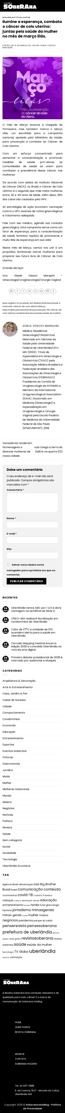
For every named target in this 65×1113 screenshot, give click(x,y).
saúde (38, 313)
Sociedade (9, 853)
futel (42, 905)
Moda (6, 776)
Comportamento (13, 713)
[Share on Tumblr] (53, 291)
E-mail (12, 533)
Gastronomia (11, 764)
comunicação (30, 889)
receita (5, 939)
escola (27, 905)
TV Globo (21, 951)
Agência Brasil (10, 884)
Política (7, 821)
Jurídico (7, 770)
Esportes (8, 744)
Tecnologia (9, 859)
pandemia (26, 920)
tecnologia (8, 952)
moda (25, 915)
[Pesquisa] (61, 6)
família (34, 905)
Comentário (15, 490)
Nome (11, 518)
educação (48, 900)
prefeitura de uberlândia (27, 932)
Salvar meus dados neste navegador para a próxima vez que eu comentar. (31, 569)
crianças (7, 900)
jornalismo (21, 910)
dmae (36, 900)
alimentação (26, 884)
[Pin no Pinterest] (41, 291)
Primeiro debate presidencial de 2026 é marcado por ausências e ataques (36, 659)
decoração (27, 900)
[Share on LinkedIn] (47, 291)
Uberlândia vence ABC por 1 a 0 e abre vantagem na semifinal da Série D (36, 609)
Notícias (17, 17)
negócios (10, 920)
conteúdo (52, 889)
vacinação (16, 957)
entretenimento (13, 905)
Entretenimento (13, 738)
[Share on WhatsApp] (11, 291)
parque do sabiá (43, 920)
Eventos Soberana (14, 751)
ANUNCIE (19, 1054)
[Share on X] (23, 291)
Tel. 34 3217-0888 (24, 1085)
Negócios (8, 808)
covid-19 (25, 894)
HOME (18, 1022)
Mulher (6, 17)
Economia (9, 725)
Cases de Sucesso (14, 700)
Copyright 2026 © (15, 1104)
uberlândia (42, 951)
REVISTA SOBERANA (25, 1032)
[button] (42, 6)
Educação (8, 732)
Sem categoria (12, 840)
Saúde (26, 17)
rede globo (15, 938)
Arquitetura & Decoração (19, 681)
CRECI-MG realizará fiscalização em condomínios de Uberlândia (34, 620)
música (43, 915)
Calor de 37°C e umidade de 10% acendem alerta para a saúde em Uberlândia (33, 632)
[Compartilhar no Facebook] (17, 291)
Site (9, 549)
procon (56, 932)
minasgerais (43, 910)
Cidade (7, 706)
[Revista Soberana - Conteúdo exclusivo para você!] (19, 5)
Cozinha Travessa (42, 895)
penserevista (14, 925)
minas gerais (12, 915)
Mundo (6, 796)
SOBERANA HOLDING (26, 1063)
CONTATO (20, 1058)
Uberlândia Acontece (16, 866)
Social (6, 847)
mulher (11, 309)
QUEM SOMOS (22, 1027)
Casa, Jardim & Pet (14, 693)
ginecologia (52, 905)
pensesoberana (25, 309)
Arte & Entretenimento (17, 687)
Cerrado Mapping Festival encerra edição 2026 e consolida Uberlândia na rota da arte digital (36, 646)
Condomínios (11, 719)
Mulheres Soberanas (15, 789)
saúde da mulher (51, 313)
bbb (37, 884)
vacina (5, 957)
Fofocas (7, 757)
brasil (14, 889)
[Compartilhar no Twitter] (29, 291)
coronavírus (9, 895)
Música (7, 802)
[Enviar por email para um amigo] (35, 291)
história (7, 910)
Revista (7, 827)
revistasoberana (25, 313)
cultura (17, 900)
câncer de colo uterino (25, 306)
